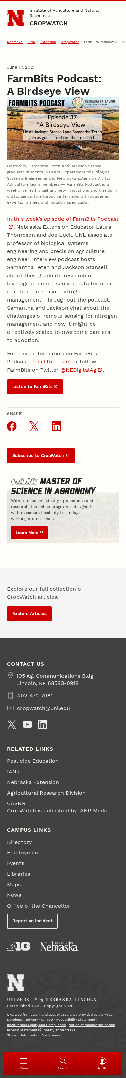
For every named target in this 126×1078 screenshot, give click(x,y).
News (14, 895)
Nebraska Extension (33, 782)
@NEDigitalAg (78, 370)
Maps (14, 884)
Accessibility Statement (75, 1019)
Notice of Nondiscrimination (92, 1025)
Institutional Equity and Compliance (36, 1025)
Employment (23, 852)
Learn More (27, 532)
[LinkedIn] (42, 724)
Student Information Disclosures (33, 1035)
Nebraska (15, 42)
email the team (51, 361)
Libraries (18, 873)
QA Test (47, 1019)
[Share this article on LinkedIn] (56, 426)
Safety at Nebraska (59, 1030)
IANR (31, 42)
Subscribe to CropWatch (38, 455)
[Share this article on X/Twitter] (34, 426)
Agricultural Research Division (46, 793)
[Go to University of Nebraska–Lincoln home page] (15, 18)
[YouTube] (27, 724)
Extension (48, 42)
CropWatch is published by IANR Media (58, 810)
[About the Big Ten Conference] (18, 946)
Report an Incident (32, 920)
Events (15, 863)
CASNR (16, 803)
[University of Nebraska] (59, 946)
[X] (11, 724)
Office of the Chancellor (38, 905)
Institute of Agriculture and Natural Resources (64, 13)
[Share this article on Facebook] (11, 426)
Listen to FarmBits (32, 386)
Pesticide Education (33, 761)
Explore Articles (29, 613)
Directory (19, 842)
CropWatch (49, 23)
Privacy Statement (22, 1030)
